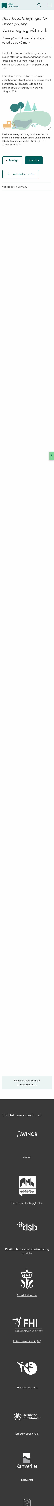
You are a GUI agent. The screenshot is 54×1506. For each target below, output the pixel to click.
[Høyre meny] (51, 456)
